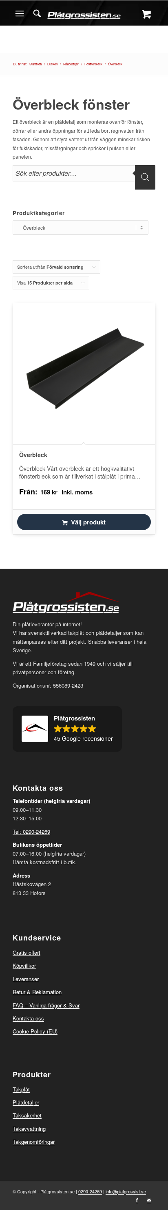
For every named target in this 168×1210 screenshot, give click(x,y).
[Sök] (37, 13)
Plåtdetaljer (26, 1102)
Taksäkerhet (27, 1115)
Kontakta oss (28, 1018)
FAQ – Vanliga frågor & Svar (46, 1005)
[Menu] (19, 13)
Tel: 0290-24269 (31, 831)
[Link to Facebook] (137, 1200)
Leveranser (26, 979)
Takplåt (21, 1089)
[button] (67, 729)
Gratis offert (26, 952)
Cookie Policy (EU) (35, 1031)
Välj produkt (88, 522)
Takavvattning (29, 1128)
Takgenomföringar (34, 1141)
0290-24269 (90, 1191)
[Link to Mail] (149, 1200)
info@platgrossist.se (126, 1191)
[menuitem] (37, 13)
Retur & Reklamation (37, 992)
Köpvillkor (24, 965)
